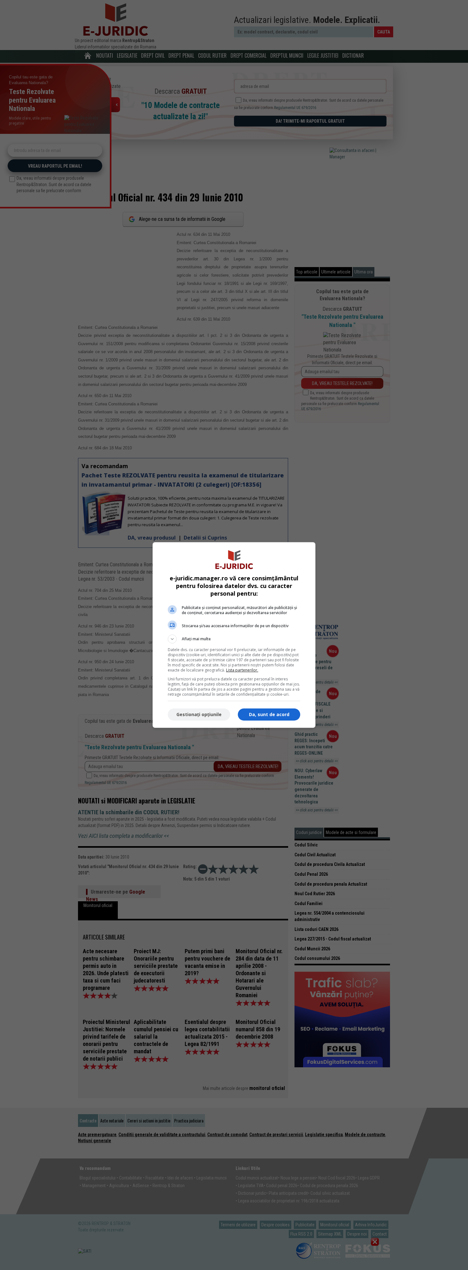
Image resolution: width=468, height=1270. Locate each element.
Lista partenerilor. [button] (242, 670)
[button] (234, 639)
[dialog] (234, 635)
